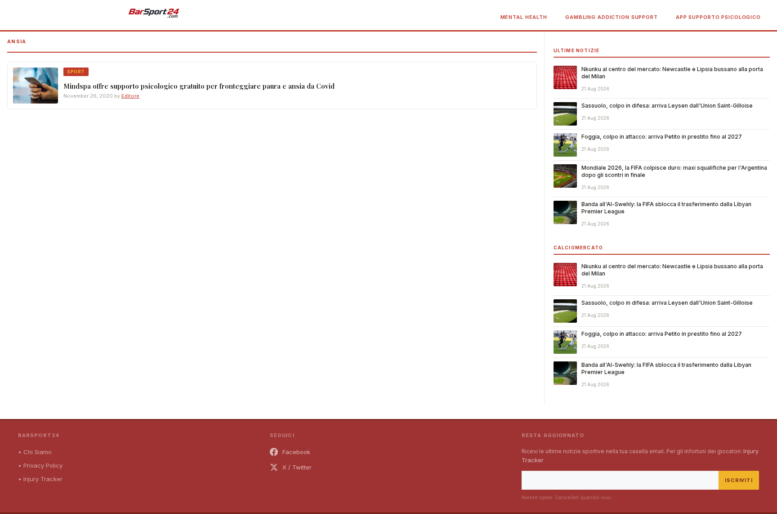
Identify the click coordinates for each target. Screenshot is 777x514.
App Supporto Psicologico (718, 17)
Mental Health (523, 17)
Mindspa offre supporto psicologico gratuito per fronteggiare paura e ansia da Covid (199, 85)
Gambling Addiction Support (611, 17)
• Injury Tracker (40, 478)
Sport (76, 71)
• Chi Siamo (35, 451)
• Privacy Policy (40, 465)
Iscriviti (739, 480)
